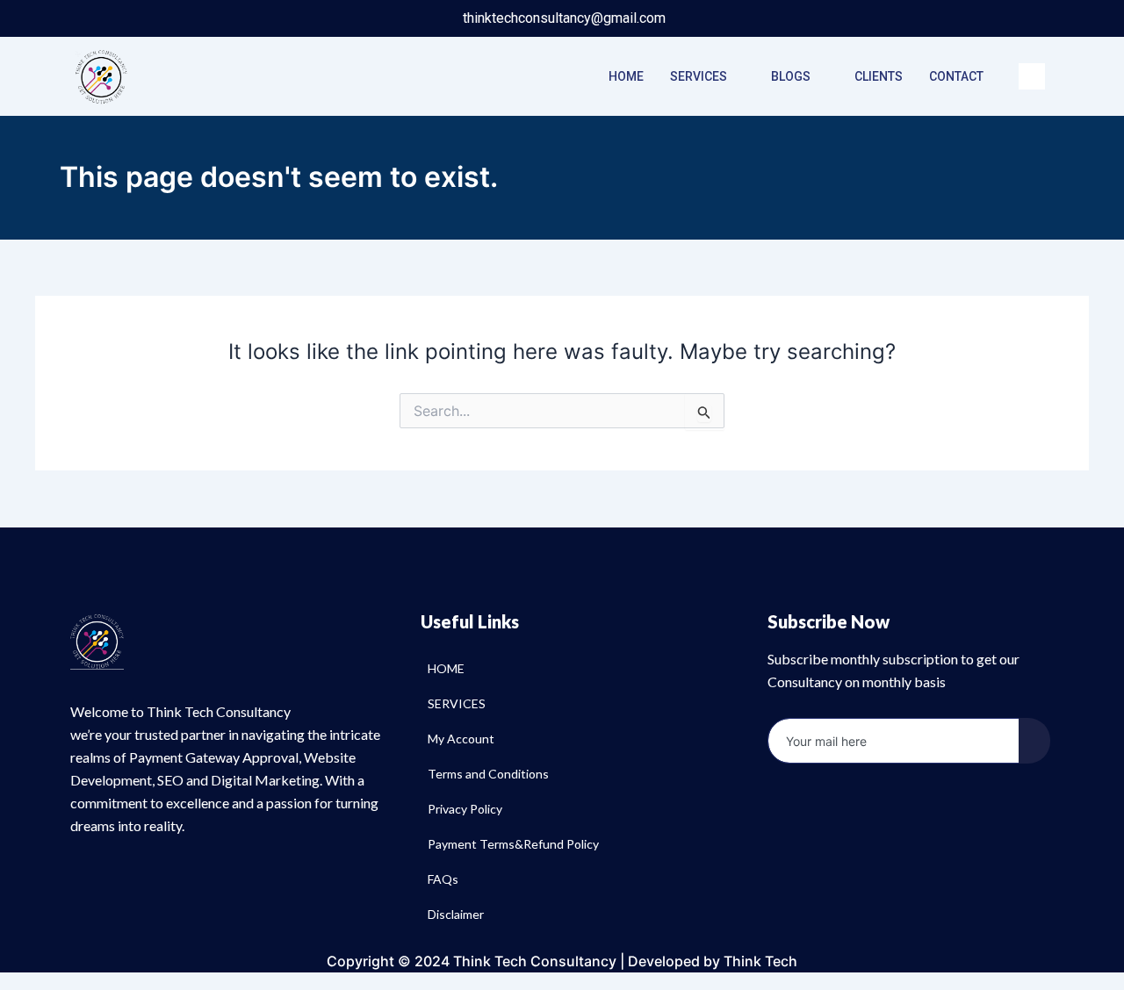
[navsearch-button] (1032, 76)
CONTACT (956, 76)
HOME (626, 76)
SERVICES (698, 76)
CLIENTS (878, 76)
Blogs (791, 76)
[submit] (1034, 741)
